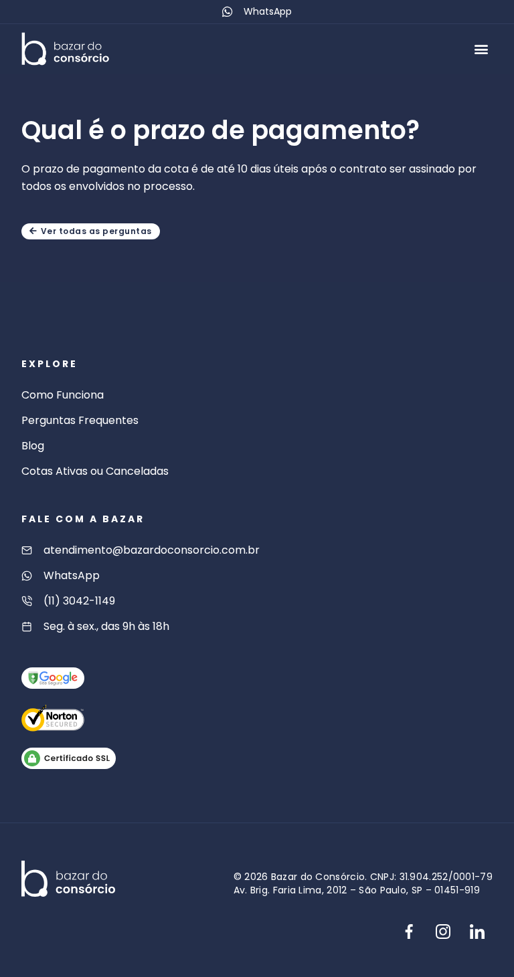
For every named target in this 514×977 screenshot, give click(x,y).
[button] (481, 48)
